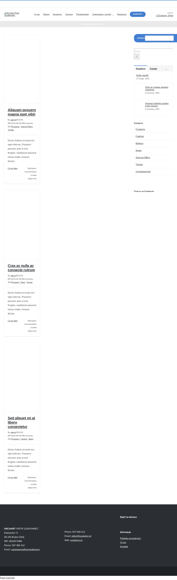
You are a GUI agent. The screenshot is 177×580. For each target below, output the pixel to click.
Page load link (7, 578)
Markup (139, 143)
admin (13, 120)
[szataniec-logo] (164, 15)
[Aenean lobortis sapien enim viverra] (140, 111)
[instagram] (132, 4)
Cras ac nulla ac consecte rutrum (21, 268)
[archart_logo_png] (16, 13)
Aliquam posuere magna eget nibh (22, 112)
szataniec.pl (76, 540)
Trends (10, 130)
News (23, 282)
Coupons (15, 127)
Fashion (24, 439)
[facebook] (128, 4)
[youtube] (137, 4)
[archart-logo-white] (15, 515)
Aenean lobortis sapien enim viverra (157, 104)
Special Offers (26, 127)
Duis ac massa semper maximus (156, 88)
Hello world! (142, 75)
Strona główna (88, 24)
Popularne (140, 68)
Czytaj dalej (13, 168)
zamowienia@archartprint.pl (25, 549)
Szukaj (141, 38)
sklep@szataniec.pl (81, 536)
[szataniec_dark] (76, 515)
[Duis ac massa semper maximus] (140, 94)
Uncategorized (143, 171)
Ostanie (153, 68)
